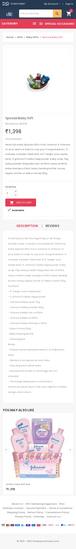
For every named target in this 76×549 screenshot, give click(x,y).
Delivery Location (13, 508)
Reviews (52, 226)
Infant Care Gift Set (18, 484)
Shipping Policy (16, 512)
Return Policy (35, 512)
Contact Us (53, 516)
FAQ (61, 504)
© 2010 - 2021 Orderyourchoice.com (38, 541)
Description (27, 226)
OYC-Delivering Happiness (41, 504)
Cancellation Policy (57, 512)
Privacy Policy (23, 516)
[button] (69, 13)
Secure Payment (36, 508)
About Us (17, 504)
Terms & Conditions (60, 508)
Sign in (69, 3)
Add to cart (21, 203)
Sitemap (39, 516)
